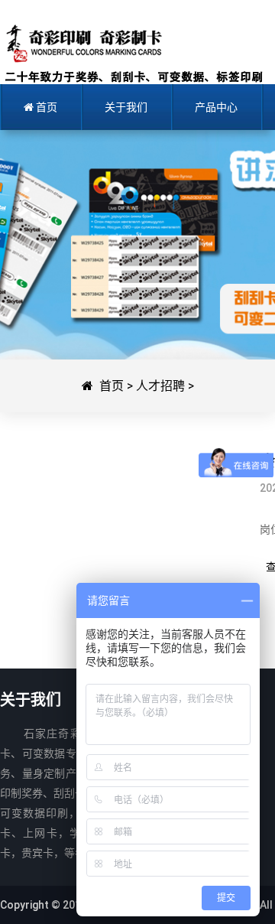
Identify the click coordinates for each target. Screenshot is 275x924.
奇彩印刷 (132, 53)
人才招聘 (160, 386)
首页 (111, 386)
